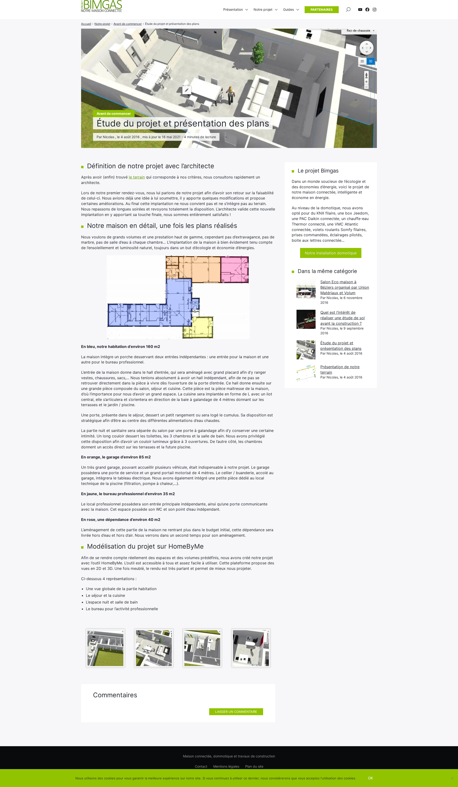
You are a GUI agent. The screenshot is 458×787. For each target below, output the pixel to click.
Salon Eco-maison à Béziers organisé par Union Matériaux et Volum (344, 287)
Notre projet (263, 9)
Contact (201, 766)
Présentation (233, 9)
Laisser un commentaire (236, 712)
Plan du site (254, 766)
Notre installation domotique (331, 253)
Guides (288, 9)
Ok (370, 778)
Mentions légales (226, 766)
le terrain (137, 177)
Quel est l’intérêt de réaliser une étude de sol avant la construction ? (342, 317)
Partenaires (322, 9)
